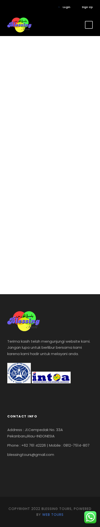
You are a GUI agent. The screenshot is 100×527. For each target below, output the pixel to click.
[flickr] (16, 7)
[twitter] (23, 7)
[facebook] (8, 7)
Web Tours (53, 514)
